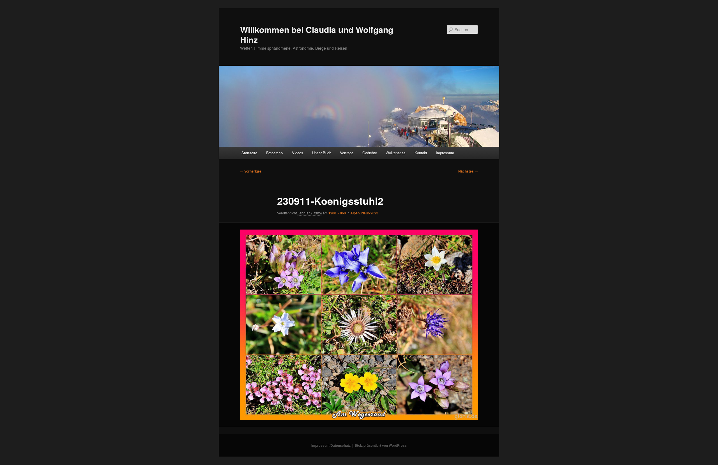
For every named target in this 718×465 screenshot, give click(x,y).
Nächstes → (468, 171)
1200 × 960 (337, 213)
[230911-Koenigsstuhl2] (359, 325)
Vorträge (346, 152)
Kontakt (421, 152)
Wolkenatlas (396, 152)
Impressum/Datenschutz (331, 445)
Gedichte (369, 152)
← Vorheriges (251, 171)
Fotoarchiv (274, 152)
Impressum (445, 152)
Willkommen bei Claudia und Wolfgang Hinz (316, 34)
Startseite (249, 152)
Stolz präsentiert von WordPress (381, 445)
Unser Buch (321, 152)
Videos (297, 152)
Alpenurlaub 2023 (364, 213)
